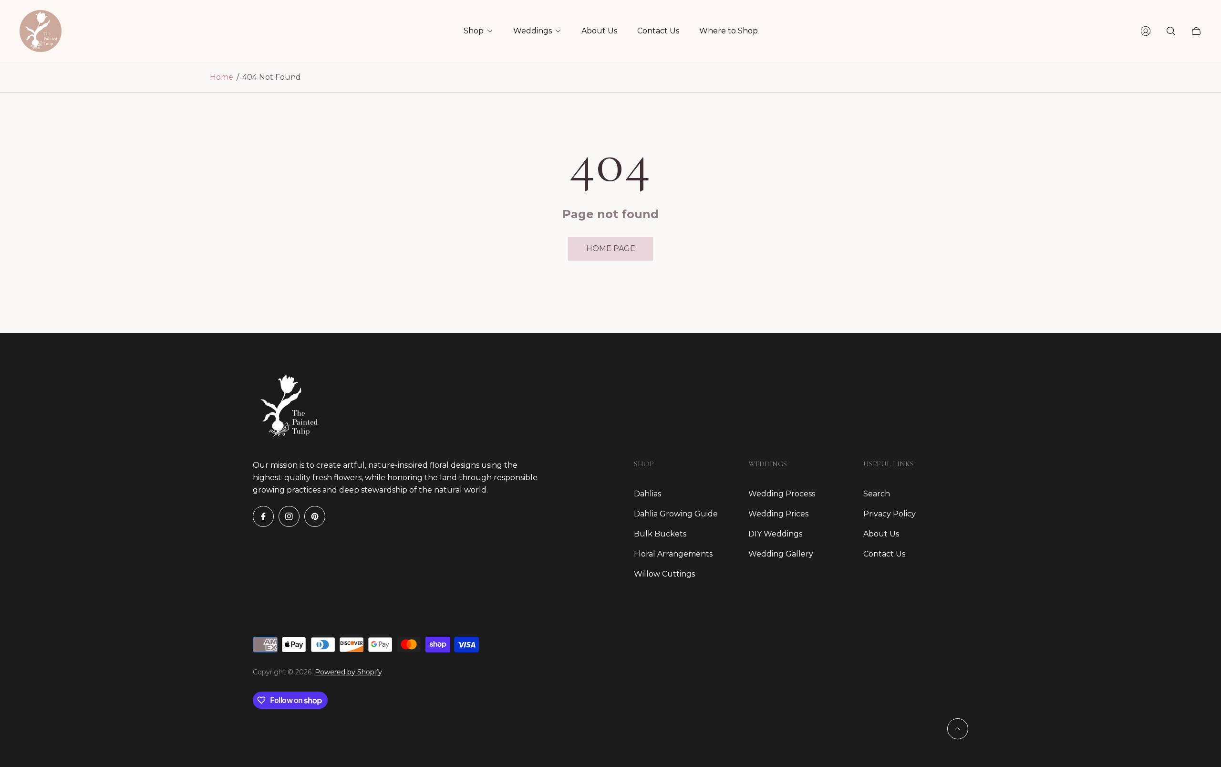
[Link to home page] (286, 405)
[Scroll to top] (957, 728)
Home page (610, 248)
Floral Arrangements (673, 553)
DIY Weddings (775, 533)
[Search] (1170, 31)
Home (221, 77)
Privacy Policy (889, 513)
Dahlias (647, 493)
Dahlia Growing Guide (676, 513)
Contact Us (884, 553)
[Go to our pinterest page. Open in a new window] (314, 516)
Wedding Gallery (780, 553)
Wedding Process (781, 493)
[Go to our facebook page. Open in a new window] (263, 516)
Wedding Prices (778, 513)
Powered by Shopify (348, 672)
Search (876, 493)
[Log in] (1145, 31)
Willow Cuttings (664, 573)
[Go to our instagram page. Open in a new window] (289, 516)
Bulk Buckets (660, 533)
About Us (881, 533)
